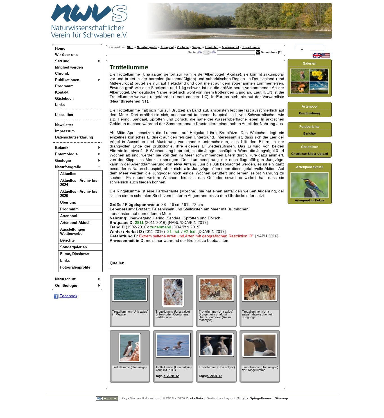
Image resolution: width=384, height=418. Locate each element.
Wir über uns (66, 55)
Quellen (117, 263)
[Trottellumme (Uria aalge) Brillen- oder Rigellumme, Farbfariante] (173, 306)
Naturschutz (65, 279)
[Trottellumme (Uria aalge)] (129, 361)
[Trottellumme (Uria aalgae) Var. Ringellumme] (259, 356)
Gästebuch (64, 98)
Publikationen (67, 80)
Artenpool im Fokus (309, 200)
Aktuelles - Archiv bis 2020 (78, 193)
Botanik (61, 148)
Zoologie (183, 47)
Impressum (65, 131)
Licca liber (64, 115)
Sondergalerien (73, 247)
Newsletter (64, 125)
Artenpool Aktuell (75, 223)
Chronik (62, 73)
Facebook (68, 296)
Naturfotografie (68, 167)
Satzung (62, 61)
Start (130, 47)
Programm (64, 86)
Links (60, 105)
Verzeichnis (269, 52)
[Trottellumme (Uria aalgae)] (216, 355)
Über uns (68, 202)
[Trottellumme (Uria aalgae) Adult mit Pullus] (173, 356)
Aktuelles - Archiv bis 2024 (78, 182)
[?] (279, 52)
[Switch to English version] (321, 56)
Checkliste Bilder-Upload (309, 153)
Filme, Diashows (74, 254)
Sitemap (281, 398)
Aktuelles (68, 174)
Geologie (63, 160)
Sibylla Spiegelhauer (254, 398)
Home (60, 48)
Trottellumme (251, 47)
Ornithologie (66, 285)
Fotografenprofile (75, 267)
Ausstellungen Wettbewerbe (72, 231)
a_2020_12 (171, 376)
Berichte (67, 240)
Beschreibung (309, 113)
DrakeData (194, 398)
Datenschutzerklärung (74, 137)
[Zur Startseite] (89, 38)
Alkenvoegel (230, 47)
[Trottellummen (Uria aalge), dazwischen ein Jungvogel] (259, 300)
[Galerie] (309, 93)
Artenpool (68, 216)
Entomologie (66, 154)
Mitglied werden (69, 67)
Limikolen (211, 47)
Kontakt (61, 92)
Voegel (197, 47)
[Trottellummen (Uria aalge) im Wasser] (130, 300)
